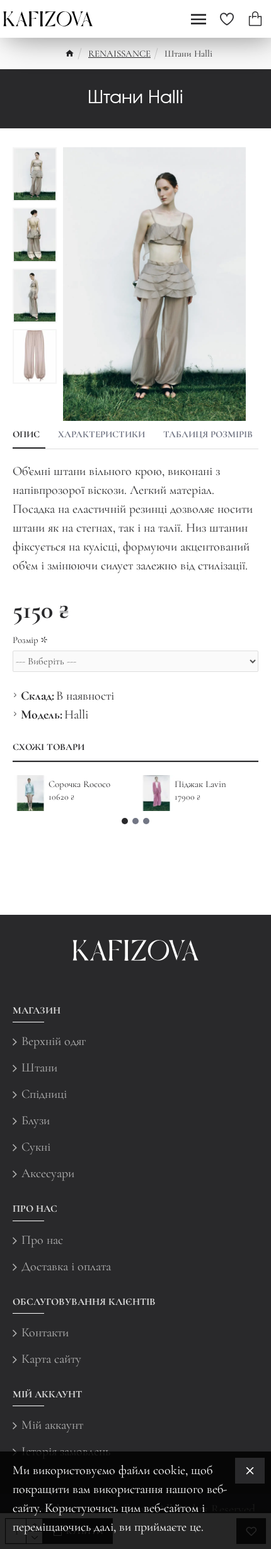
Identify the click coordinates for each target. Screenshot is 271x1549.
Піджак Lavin (200, 784)
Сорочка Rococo (79, 784)
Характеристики (101, 434)
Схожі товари (48, 746)
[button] (125, 821)
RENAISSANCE (119, 53)
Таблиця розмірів (208, 434)
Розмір (25, 640)
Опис (26, 434)
